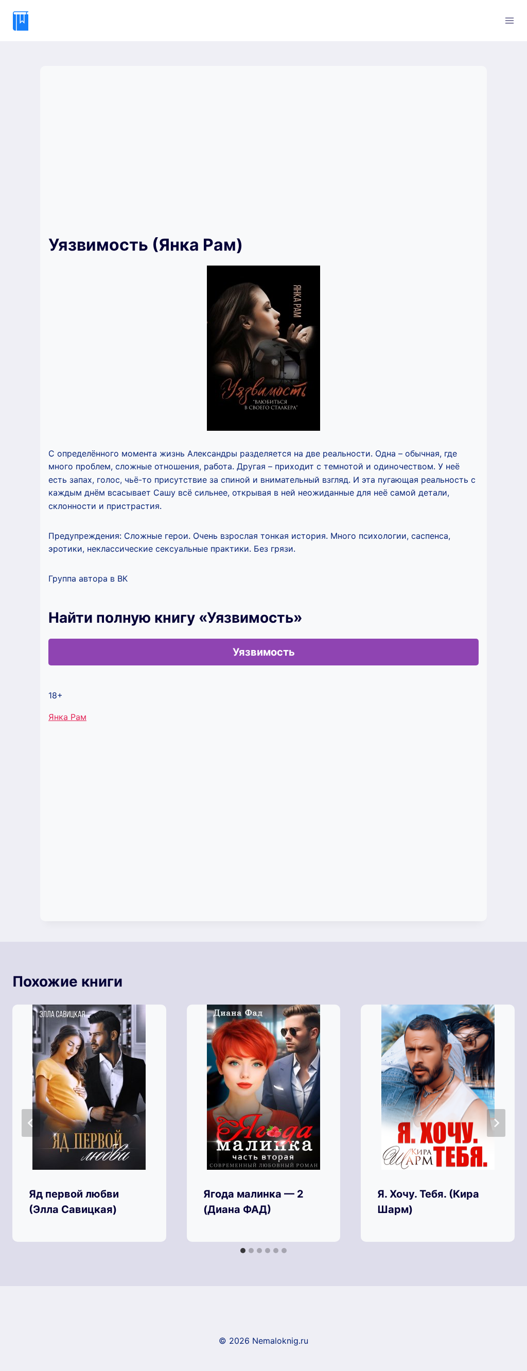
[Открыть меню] (509, 20)
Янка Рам (67, 717)
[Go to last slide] (31, 1123)
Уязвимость (264, 652)
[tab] (242, 1250)
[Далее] (496, 1123)
